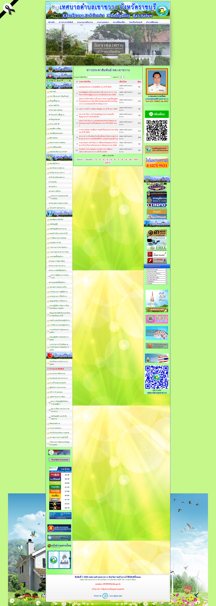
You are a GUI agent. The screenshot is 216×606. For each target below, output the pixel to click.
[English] (55, 81)
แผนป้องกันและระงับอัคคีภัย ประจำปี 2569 (95, 87)
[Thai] (47, 81)
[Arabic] (50, 81)
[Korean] (67, 81)
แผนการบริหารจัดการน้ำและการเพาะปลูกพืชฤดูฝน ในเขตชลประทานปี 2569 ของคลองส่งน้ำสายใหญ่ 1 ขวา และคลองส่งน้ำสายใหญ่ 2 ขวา (98, 101)
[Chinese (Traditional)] (52, 81)
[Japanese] (65, 81)
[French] (60, 81)
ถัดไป (136, 160)
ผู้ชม (139, 82)
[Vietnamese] (70, 81)
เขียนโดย (122, 82)
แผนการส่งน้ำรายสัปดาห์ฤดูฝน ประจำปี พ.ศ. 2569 (98, 109)
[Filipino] (57, 81)
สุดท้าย (107, 163)
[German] (62, 81)
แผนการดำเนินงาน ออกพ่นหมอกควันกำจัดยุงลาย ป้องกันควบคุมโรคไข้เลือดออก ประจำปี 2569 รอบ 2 (98, 123)
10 (130, 160)
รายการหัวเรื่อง (84, 82)
